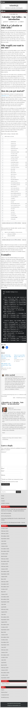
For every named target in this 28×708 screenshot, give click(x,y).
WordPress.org (5, 697)
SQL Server (13, 14)
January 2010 (4, 670)
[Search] (26, 11)
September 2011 (5, 644)
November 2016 (5, 599)
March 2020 (4, 556)
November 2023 (5, 536)
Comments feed (5, 694)
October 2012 (4, 639)
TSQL (17, 14)
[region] (14, 179)
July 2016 (3, 604)
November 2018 (5, 571)
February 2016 (4, 609)
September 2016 (5, 601)
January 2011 (4, 652)
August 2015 (4, 612)
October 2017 (4, 589)
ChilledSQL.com (5, 95)
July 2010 (3, 660)
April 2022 (3, 543)
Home (2, 495)
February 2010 (4, 667)
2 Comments (21, 21)
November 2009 (5, 672)
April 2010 (3, 662)
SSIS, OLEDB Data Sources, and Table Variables (6, 357)
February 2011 (4, 649)
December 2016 (5, 596)
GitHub (19, 223)
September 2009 (5, 677)
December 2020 (5, 548)
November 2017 (5, 586)
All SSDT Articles (5, 503)
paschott (6, 21)
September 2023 (5, 538)
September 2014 (5, 619)
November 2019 (5, 561)
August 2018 (4, 576)
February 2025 (4, 531)
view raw (24, 223)
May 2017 (3, 591)
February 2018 (4, 581)
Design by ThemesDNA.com (14, 705)
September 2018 (5, 574)
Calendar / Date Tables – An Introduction (14, 18)
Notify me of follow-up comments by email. (12, 479)
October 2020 (4, 553)
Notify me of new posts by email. (10, 481)
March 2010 (4, 665)
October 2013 (4, 627)
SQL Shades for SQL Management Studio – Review (13, 522)
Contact (3, 500)
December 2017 (5, 584)
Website (3, 475)
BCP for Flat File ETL (6, 516)
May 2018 (3, 579)
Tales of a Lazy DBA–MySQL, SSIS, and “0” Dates (19, 357)
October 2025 (4, 528)
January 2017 (4, 594)
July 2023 (3, 541)
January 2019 (4, 569)
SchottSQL (14, 5)
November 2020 (5, 551)
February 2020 (5, 558)
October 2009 (4, 675)
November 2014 (5, 617)
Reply (3, 432)
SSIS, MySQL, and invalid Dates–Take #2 (6, 365)
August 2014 (4, 622)
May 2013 (3, 632)
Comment (4, 452)
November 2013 (5, 624)
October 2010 (4, 657)
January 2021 (4, 546)
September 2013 (5, 629)
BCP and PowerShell (6, 513)
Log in (2, 689)
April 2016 (3, 607)
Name (3, 468)
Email (3, 470)
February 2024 (4, 533)
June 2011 (3, 647)
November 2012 (5, 637)
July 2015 (3, 614)
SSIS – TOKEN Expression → (20, 397)
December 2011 (5, 642)
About (2, 498)
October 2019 (4, 563)
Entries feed (4, 692)
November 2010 (5, 655)
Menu (4, 2)
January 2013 (4, 634)
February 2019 (4, 566)
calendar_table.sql (6, 223)
